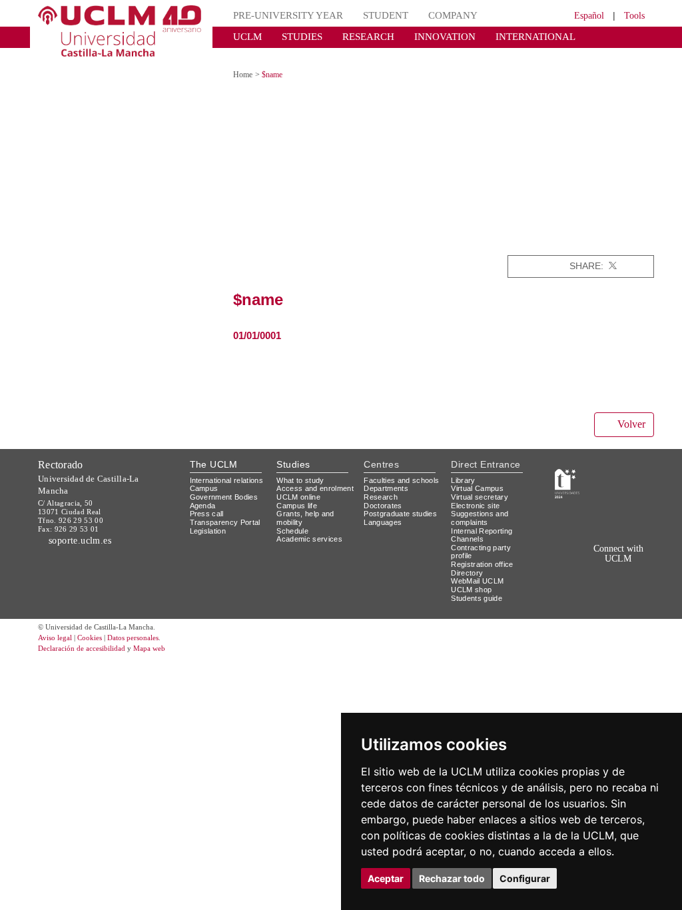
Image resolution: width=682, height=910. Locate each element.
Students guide (479, 585)
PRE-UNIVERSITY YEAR (280, 15)
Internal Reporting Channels (485, 522)
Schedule (294, 527)
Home (244, 63)
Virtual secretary (482, 485)
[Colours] (625, 470)
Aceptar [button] (386, 878)
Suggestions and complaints (481, 505)
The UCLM (214, 452)
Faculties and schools (388, 471)
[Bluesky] (607, 566)
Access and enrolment (297, 480)
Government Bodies (228, 493)
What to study (302, 467)
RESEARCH (355, 36)
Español (580, 15)
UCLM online (300, 493)
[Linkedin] (643, 254)
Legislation (210, 527)
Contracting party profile (484, 539)
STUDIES (294, 36)
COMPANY (429, 15)
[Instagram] (542, 566)
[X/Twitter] (577, 566)
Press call (207, 510)
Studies (293, 452)
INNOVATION (423, 36)
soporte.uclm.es (85, 516)
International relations (214, 471)
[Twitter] (611, 254)
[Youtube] (636, 566)
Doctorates (384, 501)
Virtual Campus (479, 476)
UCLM (244, 36)
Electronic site (478, 493)
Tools (632, 15)
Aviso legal (56, 626)
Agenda (204, 501)
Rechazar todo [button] (452, 878)
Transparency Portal (228, 518)
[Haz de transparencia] (567, 470)
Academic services (311, 535)
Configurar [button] (525, 878)
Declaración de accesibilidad (89, 637)
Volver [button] (629, 412)
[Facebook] (626, 254)
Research (381, 493)
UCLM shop (472, 577)
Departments (389, 485)
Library (464, 467)
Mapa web (166, 637)
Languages (383, 527)
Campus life (298, 501)
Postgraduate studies (389, 514)
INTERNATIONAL (501, 36)
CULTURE (574, 36)
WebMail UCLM (479, 569)
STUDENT (368, 15)
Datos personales (151, 626)
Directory (469, 560)
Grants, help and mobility (307, 514)
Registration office (485, 552)
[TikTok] (560, 566)
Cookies (98, 626)
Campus (205, 485)
